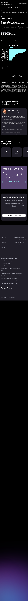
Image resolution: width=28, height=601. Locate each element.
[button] (20, 142)
